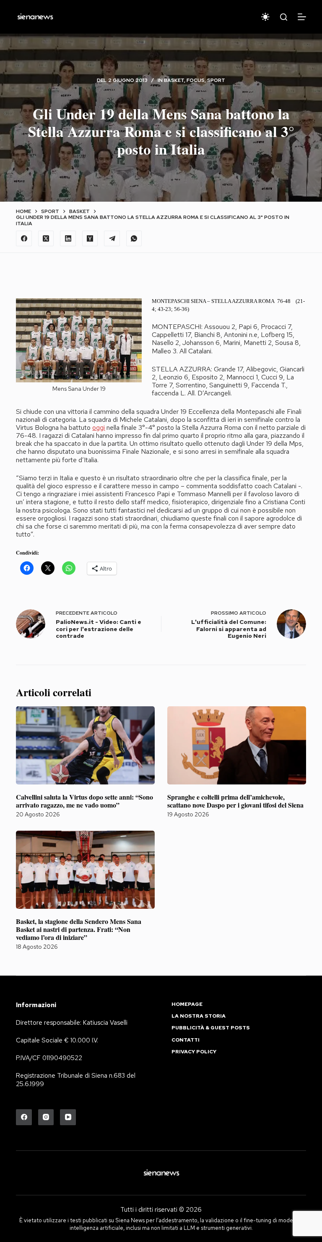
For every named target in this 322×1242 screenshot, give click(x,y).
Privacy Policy (193, 1052)
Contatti (185, 1040)
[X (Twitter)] (46, 239)
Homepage (187, 1004)
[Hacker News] (90, 239)
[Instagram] (46, 1117)
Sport (216, 80)
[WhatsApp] (134, 239)
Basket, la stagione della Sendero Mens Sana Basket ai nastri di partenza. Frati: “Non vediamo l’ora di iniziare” (78, 929)
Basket (174, 80)
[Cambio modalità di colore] (265, 17)
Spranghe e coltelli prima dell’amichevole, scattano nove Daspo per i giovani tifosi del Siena (235, 801)
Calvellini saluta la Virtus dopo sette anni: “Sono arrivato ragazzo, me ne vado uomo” (84, 801)
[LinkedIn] (68, 239)
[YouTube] (68, 1117)
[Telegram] (112, 239)
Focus (196, 80)
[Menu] (302, 17)
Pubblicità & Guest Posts (210, 1028)
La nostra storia (198, 1016)
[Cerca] (283, 17)
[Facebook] (24, 239)
